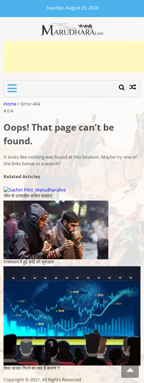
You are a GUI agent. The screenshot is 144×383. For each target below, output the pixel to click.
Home (9, 104)
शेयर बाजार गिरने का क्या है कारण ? (31, 368)
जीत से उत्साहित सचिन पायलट (27, 195)
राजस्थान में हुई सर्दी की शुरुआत (28, 262)
